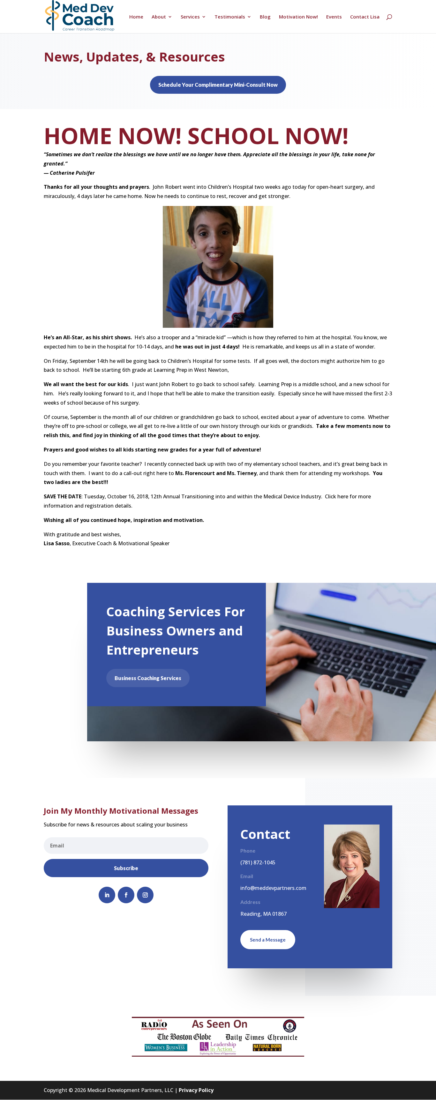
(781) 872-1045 (257, 862)
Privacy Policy (196, 1090)
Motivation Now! (298, 17)
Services (190, 17)
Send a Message (268, 939)
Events (334, 17)
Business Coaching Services (148, 678)
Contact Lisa (365, 17)
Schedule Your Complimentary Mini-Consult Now (218, 85)
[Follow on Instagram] (145, 895)
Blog (265, 17)
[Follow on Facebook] (126, 895)
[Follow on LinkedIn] (107, 895)
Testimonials (229, 17)
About (159, 17)
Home (136, 17)
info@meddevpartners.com (273, 887)
